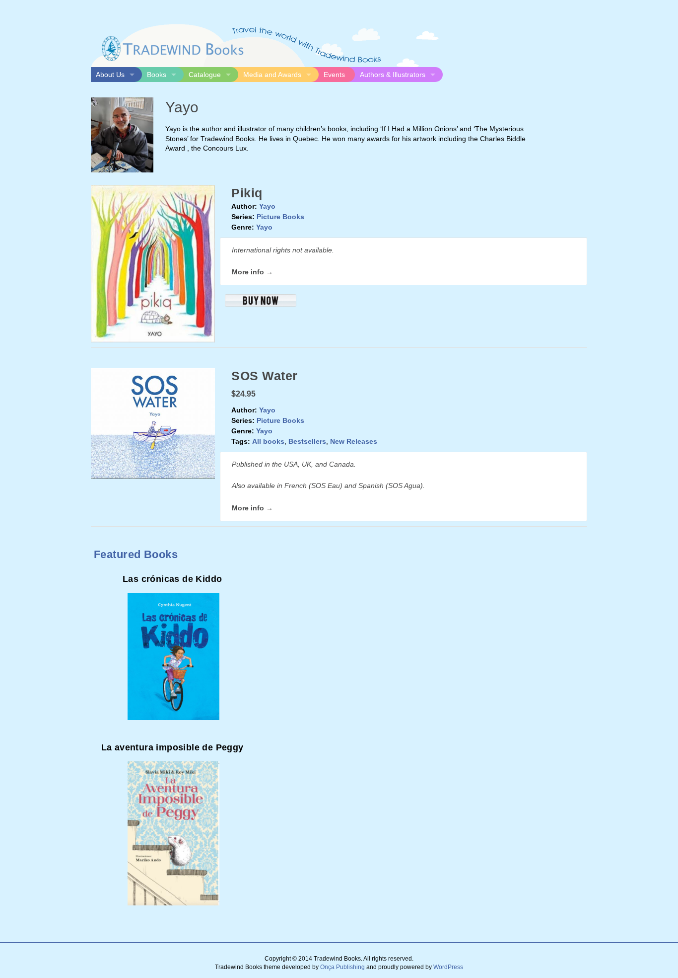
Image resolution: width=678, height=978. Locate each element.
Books (156, 75)
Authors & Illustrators (392, 75)
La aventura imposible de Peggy (172, 747)
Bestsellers (307, 441)
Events (334, 75)
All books (268, 441)
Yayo (267, 206)
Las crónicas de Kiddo (172, 579)
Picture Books (280, 217)
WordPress (448, 967)
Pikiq (247, 193)
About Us (110, 75)
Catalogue (205, 75)
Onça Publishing (342, 967)
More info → (252, 272)
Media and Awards (272, 75)
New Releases (353, 441)
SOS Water (264, 376)
